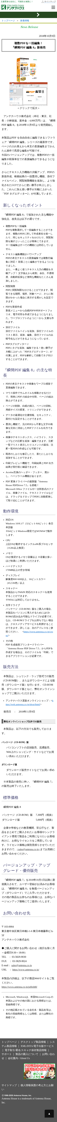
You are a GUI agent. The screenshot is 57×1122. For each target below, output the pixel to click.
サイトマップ (50, 1)
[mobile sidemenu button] (28, 15)
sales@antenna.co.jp (21, 965)
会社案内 (13, 1058)
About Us (25, 1058)
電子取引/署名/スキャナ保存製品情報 (26, 1050)
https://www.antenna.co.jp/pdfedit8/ (19, 987)
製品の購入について (27, 1054)
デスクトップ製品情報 (33, 1042)
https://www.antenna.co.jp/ (25, 969)
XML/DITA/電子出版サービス (37, 1046)
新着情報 (24, 20)
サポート (7, 1054)
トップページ (8, 20)
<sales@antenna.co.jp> (28, 849)
